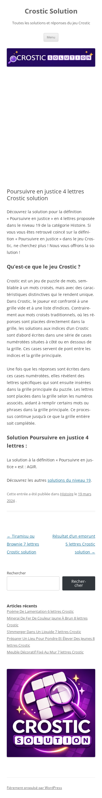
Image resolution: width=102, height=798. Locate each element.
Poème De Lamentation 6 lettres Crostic (40, 611)
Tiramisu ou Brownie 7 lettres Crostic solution (23, 544)
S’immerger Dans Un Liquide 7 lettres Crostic (44, 631)
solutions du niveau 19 (69, 480)
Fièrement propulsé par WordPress (34, 787)
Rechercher (16, 572)
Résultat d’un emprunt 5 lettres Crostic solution (73, 544)
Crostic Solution (51, 11)
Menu (51, 37)
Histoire (66, 493)
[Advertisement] (51, 127)
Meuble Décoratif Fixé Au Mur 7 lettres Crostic (45, 652)
